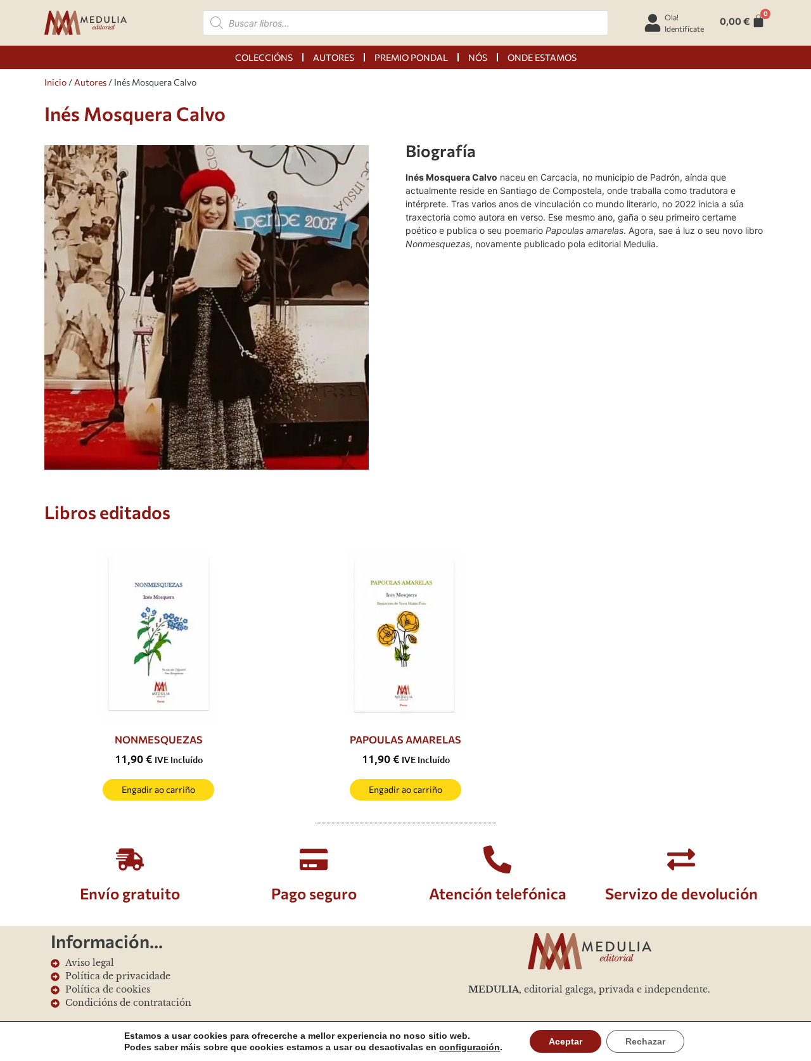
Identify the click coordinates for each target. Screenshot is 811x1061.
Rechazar (645, 1041)
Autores (90, 82)
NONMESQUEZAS (159, 739)
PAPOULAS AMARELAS (405, 739)
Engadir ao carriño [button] (158, 789)
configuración (469, 1047)
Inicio (55, 82)
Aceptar (565, 1041)
